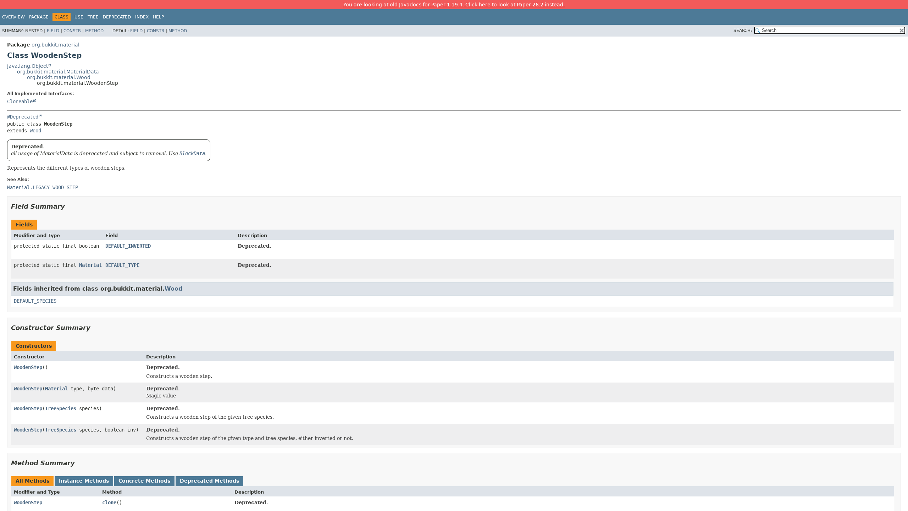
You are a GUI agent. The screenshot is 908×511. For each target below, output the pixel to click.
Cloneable (20, 101)
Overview (13, 17)
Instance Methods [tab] (84, 481)
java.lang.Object (27, 66)
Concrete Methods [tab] (144, 481)
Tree (93, 17)
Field (53, 30)
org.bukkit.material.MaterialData (58, 72)
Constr (72, 30)
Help (158, 17)
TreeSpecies (60, 408)
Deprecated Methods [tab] (209, 481)
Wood (35, 130)
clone (109, 502)
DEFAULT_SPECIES (35, 301)
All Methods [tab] (32, 481)
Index (142, 17)
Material (90, 265)
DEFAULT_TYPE (122, 265)
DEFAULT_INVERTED (128, 246)
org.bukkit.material (55, 45)
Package (39, 17)
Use (78, 17)
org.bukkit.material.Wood (58, 77)
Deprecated (117, 17)
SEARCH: (742, 30)
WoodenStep (28, 367)
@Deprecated (22, 117)
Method (94, 30)
